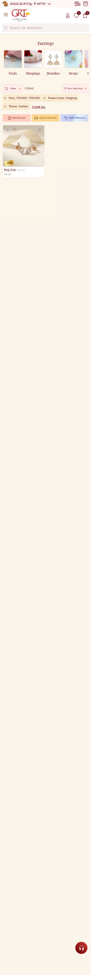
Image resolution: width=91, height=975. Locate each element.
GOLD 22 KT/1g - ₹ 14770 (28, 4)
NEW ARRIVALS (77, 117)
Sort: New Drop (75, 88)
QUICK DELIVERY (48, 117)
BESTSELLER (19, 117)
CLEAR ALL (39, 107)
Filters (13, 88)
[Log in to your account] (67, 15)
